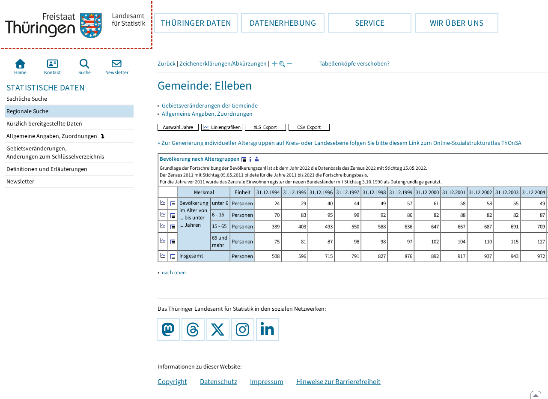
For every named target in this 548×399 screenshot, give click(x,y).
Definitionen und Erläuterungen (46, 169)
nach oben (174, 272)
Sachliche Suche (26, 99)
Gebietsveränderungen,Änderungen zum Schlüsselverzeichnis (54, 152)
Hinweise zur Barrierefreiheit (338, 381)
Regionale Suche (26, 111)
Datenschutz (218, 381)
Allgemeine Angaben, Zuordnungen (52, 136)
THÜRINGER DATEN (192, 22)
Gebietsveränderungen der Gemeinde (210, 106)
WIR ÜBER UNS (449, 22)
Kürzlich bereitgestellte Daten (43, 124)
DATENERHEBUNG (278, 22)
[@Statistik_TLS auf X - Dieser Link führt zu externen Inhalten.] (219, 329)
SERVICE (356, 22)
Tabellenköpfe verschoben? (354, 64)
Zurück (167, 64)
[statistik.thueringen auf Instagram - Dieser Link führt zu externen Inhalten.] (244, 329)
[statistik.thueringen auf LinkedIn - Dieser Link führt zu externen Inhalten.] (269, 329)
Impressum (266, 381)
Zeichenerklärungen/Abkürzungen (223, 64)
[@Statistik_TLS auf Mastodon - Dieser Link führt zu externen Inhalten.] (170, 329)
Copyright (172, 381)
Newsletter (19, 181)
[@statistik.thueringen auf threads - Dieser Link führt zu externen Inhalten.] (194, 329)
